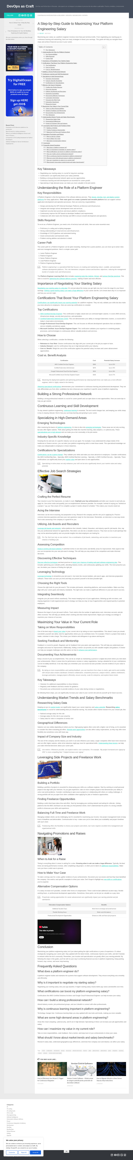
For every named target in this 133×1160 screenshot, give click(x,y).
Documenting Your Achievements (55, 112)
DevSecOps (77, 15)
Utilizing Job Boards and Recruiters (56, 91)
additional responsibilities (110, 866)
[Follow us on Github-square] (31, 15)
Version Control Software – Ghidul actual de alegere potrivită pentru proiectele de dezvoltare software (80, 1081)
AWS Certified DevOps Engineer (51, 314)
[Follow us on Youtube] (22, 15)
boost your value (59, 631)
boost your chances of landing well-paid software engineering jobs (95, 562)
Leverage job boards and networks (49, 528)
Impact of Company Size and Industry (56, 123)
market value (70, 459)
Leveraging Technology (52, 97)
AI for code (10, 1113)
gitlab (90, 1050)
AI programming (11, 1115)
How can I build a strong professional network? (60, 154)
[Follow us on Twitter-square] (28, 15)
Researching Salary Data (53, 119)
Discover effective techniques (48, 562)
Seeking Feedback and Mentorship (56, 110)
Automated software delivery (15, 1119)
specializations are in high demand (49, 432)
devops (62, 1050)
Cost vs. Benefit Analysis (53, 69)
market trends (55, 707)
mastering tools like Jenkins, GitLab (86, 276)
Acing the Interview (51, 89)
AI (7, 1107)
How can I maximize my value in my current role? (61, 160)
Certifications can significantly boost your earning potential (57, 302)
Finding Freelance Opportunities (56, 130)
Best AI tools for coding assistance (15, 131)
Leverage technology (45, 576)
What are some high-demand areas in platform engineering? (64, 158)
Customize (12, 1152)
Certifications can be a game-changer (50, 455)
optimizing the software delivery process (63, 279)
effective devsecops (77, 1050)
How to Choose (50, 67)
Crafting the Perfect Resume (54, 87)
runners (40, 1053)
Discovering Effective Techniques (55, 95)
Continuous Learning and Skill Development (55, 74)
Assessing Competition (52, 93)
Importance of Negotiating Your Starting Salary (56, 61)
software (45, 1053)
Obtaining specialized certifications (49, 386)
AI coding (9, 1109)
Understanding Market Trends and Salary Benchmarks (59, 117)
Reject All (23, 1152)
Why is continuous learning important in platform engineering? (64, 156)
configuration (49, 1050)
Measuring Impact (51, 104)
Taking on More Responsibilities (55, 108)
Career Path (49, 58)
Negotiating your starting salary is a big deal (52, 288)
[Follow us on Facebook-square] (25, 15)
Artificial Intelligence (12, 1117)
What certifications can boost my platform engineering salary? (64, 151)
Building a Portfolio (52, 128)
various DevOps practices (111, 276)
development (56, 1050)
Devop (42, 33)
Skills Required (50, 56)
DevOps (69, 15)
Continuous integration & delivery (51, 15)
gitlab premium (96, 1050)
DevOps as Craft (20, 6)
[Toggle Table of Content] (103, 47)
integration (115, 1050)
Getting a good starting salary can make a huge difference (63, 290)
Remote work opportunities (76, 729)
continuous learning (70, 410)
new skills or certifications (113, 879)
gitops (109, 1050)
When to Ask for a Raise (53, 136)
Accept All (35, 1152)
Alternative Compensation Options (56, 140)
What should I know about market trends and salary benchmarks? (65, 162)
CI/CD (43, 1050)
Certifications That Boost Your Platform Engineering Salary (60, 63)
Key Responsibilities (51, 54)
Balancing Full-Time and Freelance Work (58, 132)
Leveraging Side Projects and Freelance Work (56, 125)
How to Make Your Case (53, 138)
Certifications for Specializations (55, 83)
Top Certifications (51, 65)
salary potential (100, 707)
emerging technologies (93, 427)
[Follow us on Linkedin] (19, 15)
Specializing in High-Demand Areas (53, 76)
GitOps (84, 15)
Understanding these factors (108, 743)
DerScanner (10, 1125)
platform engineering (64, 427)
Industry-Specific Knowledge (54, 80)
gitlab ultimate (104, 1050)
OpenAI (9, 1135)
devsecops (68, 1050)
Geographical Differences (53, 121)
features (85, 1050)
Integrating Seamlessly (52, 102)
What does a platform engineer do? (57, 147)
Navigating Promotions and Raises (53, 134)
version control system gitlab (55, 1053)
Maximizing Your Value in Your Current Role (55, 106)
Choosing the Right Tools (53, 100)
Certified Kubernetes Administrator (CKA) (54, 319)
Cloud (8, 1121)
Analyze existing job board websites (50, 549)
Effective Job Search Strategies (52, 85)
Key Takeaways (50, 50)
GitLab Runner (11, 1131)
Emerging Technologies (52, 78)
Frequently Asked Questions (51, 145)
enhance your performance (88, 650)
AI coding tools (11, 1111)
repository (121, 1050)
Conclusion (46, 143)
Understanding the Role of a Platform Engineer (56, 52)
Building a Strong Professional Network (54, 71)
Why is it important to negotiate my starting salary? (61, 149)
